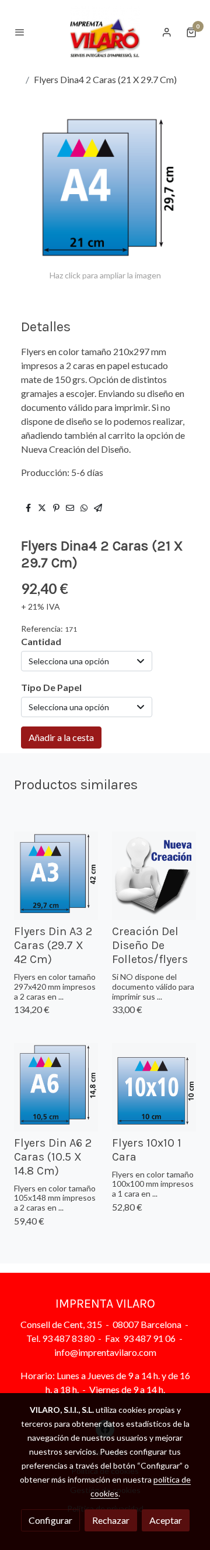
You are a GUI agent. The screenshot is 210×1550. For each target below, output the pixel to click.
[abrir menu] (19, 32)
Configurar (50, 1520)
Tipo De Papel (51, 687)
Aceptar (165, 1520)
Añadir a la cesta (61, 737)
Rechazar (111, 1520)
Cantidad (41, 641)
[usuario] (166, 32)
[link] (105, 32)
